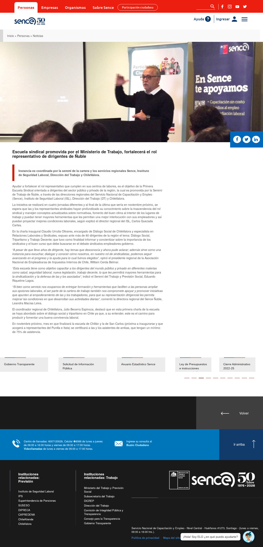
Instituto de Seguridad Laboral (36, 491)
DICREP (89, 501)
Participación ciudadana (137, 7)
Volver (244, 413)
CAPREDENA (26, 514)
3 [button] (201, 378)
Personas (26, 7)
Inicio (10, 36)
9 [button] (244, 378)
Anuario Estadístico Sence (138, 364)
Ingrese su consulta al (139, 443)
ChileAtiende (25, 519)
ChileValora (24, 524)
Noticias (38, 36)
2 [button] (194, 378)
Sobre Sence (103, 7)
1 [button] (186, 378)
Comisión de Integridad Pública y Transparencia (103, 512)
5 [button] (215, 378)
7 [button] (230, 378)
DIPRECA (24, 510)
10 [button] (251, 378)
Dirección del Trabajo (96, 505)
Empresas (49, 7)
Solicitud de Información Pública (78, 366)
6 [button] (222, 378)
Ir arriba (239, 444)
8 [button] (237, 378)
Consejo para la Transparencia (102, 519)
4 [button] (208, 378)
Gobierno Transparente (19, 364)
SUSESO (24, 505)
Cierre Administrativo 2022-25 (201, 366)
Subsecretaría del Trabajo (99, 496)
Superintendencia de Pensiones (37, 500)
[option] (29, 364)
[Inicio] (43, 21)
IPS (20, 496)
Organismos (75, 7)
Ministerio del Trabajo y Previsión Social (103, 490)
